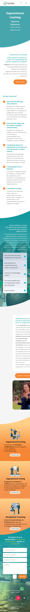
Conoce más (15, 455)
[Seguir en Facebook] (5, 598)
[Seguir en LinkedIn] (12, 598)
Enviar (22, 576)
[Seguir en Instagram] (18, 598)
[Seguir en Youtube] (24, 598)
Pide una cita (20, 82)
